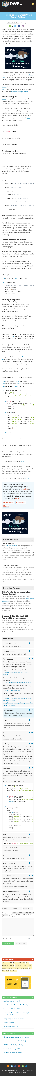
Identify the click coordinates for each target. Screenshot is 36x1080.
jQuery (24, 965)
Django (17, 498)
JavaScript (18, 965)
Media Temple (21, 1073)
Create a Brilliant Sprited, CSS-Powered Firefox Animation (15, 617)
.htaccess (4, 963)
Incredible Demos (11, 588)
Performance (24, 968)
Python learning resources (19, 92)
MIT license (29, 1070)
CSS (24, 963)
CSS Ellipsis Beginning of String (13, 1045)
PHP (30, 968)
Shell (7, 971)
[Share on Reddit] (23, 26)
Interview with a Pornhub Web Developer (16, 1005)
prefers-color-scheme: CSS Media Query (16, 1041)
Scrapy (4, 89)
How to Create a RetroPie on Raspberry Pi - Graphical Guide (17, 1014)
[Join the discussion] (10, 26)
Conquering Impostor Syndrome (13, 1019)
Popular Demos (9, 1034)
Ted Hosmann (8, 659)
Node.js (17, 968)
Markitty (25, 489)
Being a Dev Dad (8, 1023)
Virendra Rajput (9, 651)
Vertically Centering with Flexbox (13, 1049)
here (28, 118)
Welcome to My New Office (12, 1009)
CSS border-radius (11, 546)
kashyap (6, 744)
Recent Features (10, 539)
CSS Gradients (8, 543)
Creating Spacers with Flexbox (13, 1053)
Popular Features (10, 997)
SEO (3, 971)
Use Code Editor (21, 943)
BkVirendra (21, 502)
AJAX (10, 963)
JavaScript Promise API (10, 1026)
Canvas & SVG (17, 963)
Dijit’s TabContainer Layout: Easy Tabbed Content (16, 593)
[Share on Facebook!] (19, 26)
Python (4, 87)
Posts (7, 506)
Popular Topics (8, 959)
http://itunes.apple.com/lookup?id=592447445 (17, 682)
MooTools (10, 968)
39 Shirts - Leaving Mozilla (11, 1001)
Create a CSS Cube (10, 565)
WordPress (13, 971)
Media (29, 965)
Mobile (4, 968)
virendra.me (9, 502)
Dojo (27, 963)
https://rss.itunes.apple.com (12, 690)
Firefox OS (5, 965)
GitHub (26, 478)
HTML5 (12, 965)
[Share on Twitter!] (15, 26)
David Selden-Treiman (11, 891)
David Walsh (9, 710)
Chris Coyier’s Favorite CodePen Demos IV (16, 1037)
